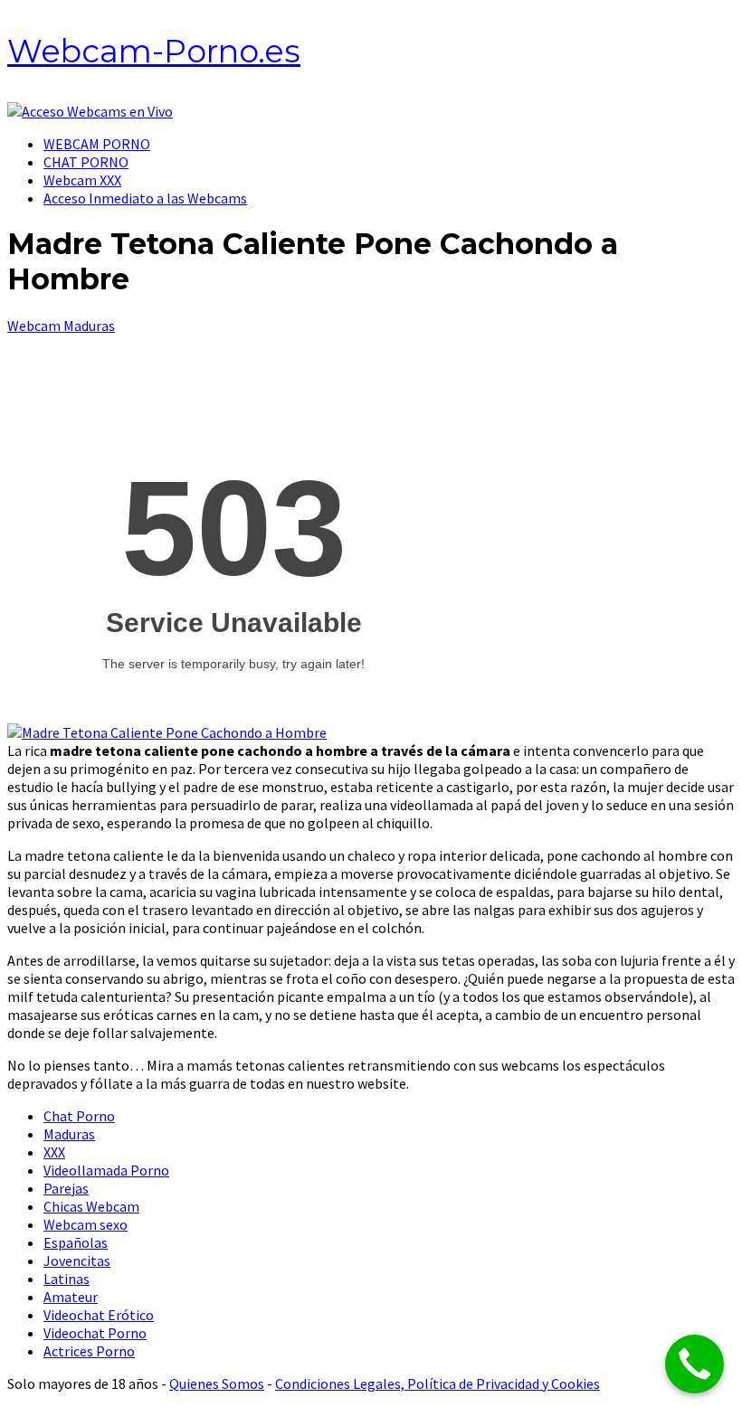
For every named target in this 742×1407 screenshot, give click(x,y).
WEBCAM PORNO (96, 144)
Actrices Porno (89, 1351)
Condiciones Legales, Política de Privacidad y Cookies (437, 1383)
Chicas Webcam (91, 1206)
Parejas (66, 1188)
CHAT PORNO (85, 162)
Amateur (70, 1297)
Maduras (69, 1134)
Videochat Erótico (98, 1315)
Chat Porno (79, 1116)
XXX (54, 1152)
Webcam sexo (85, 1224)
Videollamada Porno (106, 1170)
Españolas (75, 1242)
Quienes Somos (216, 1383)
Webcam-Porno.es (153, 51)
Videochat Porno (95, 1333)
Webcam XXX (82, 180)
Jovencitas (76, 1260)
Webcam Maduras (61, 325)
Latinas (66, 1279)
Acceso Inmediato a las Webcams (145, 198)
